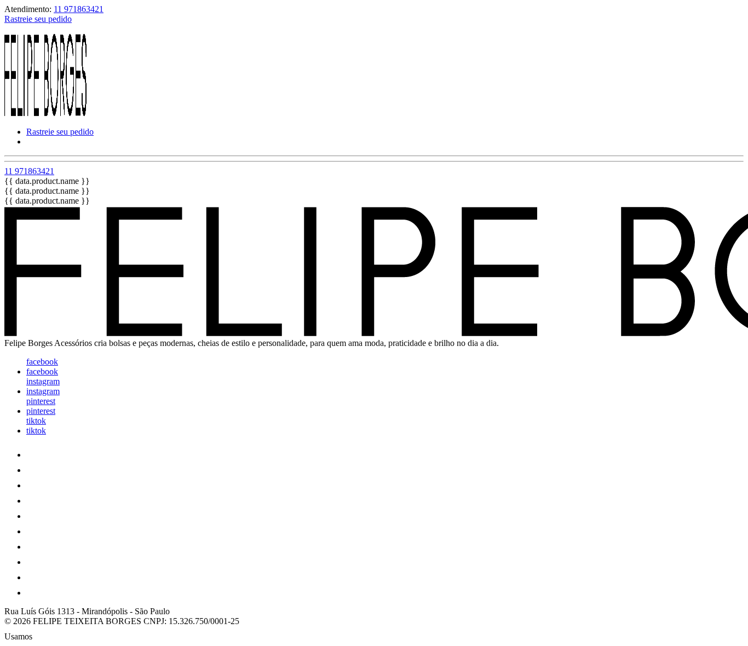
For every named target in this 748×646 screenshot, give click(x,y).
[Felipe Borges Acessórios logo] (45, 113)
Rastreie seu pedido (38, 19)
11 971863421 (78, 9)
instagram (43, 381)
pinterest (40, 401)
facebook (42, 361)
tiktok (36, 420)
